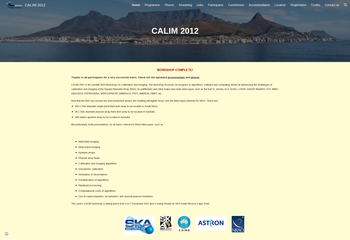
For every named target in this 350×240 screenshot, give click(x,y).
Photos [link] (169, 5)
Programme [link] (152, 5)
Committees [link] (236, 5)
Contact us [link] (332, 5)
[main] (175, 31)
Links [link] (200, 5)
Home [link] (136, 5)
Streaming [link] (185, 5)
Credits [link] (315, 5)
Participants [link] (215, 5)
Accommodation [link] (259, 5)
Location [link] (280, 5)
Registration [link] (298, 5)
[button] (345, 5)
